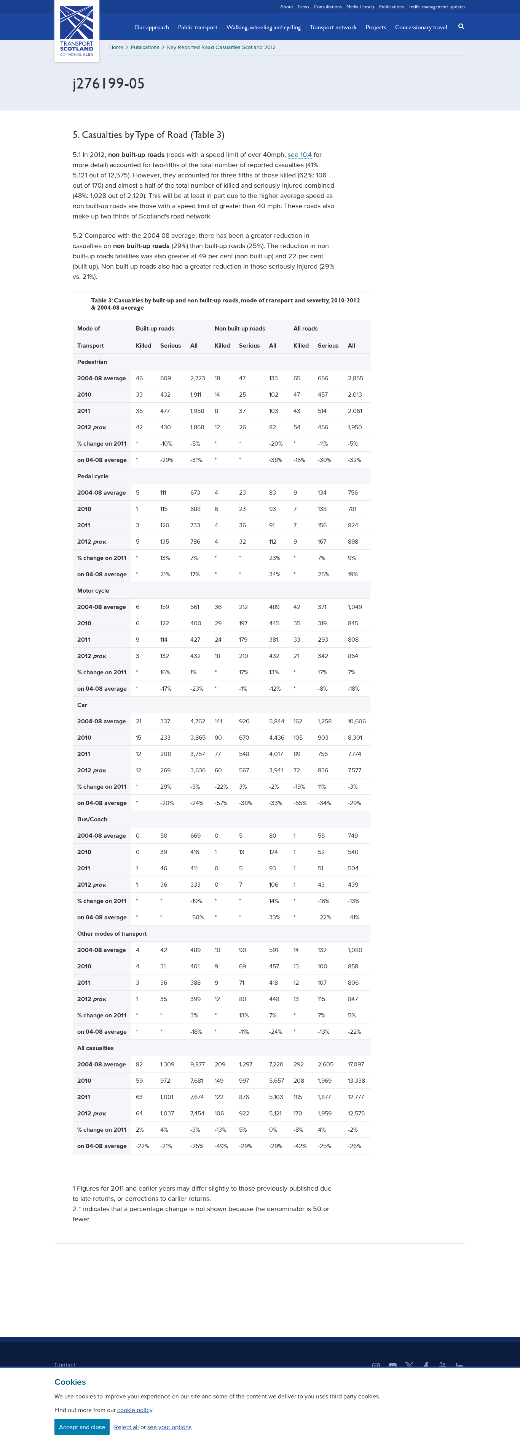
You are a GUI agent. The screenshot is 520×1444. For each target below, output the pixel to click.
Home (116, 47)
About (286, 6)
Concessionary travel (421, 27)
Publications (391, 6)
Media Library (360, 6)
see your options (169, 1426)
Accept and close (82, 1426)
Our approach (151, 27)
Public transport (197, 27)
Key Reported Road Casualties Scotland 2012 (221, 47)
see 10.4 (300, 154)
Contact (64, 1364)
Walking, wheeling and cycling (264, 27)
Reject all (126, 1426)
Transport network (333, 27)
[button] (459, 26)
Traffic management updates (437, 6)
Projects (376, 27)
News (303, 6)
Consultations (328, 6)
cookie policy (134, 1409)
